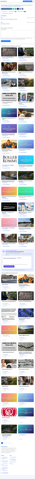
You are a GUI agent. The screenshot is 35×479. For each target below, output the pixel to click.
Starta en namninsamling (27, 1)
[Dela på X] (18, 9)
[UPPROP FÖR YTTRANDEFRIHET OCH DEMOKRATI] (9, 209)
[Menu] (33, 1)
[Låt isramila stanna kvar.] (26, 131)
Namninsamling (4, 11)
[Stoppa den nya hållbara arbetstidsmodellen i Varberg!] (9, 147)
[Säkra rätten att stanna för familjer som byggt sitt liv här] (9, 69)
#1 (27, 17)
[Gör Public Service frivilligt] (26, 240)
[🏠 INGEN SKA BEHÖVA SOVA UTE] (9, 99)
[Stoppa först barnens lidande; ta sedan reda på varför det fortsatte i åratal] (9, 178)
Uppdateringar (13, 11)
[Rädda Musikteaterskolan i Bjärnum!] (26, 146)
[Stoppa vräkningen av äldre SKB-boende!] (9, 240)
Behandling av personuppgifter (7, 13)
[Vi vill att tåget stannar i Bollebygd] (9, 162)
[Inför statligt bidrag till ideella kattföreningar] (26, 115)
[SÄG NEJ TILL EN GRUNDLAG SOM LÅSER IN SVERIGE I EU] (9, 194)
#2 (27, 22)
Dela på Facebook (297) (7, 8)
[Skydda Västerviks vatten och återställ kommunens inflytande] (26, 209)
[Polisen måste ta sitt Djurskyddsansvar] (26, 54)
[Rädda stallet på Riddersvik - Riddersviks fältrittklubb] (26, 178)
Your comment (3, 29)
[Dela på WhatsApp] (13, 9)
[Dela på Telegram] (15, 9)
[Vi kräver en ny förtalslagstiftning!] (9, 54)
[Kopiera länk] (22, 9)
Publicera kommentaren (6, 41)
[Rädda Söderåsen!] (26, 85)
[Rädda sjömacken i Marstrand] (9, 85)
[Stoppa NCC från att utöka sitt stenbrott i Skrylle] (26, 69)
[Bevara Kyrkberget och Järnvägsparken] (9, 225)
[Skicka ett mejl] (20, 9)
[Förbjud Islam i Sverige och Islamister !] (26, 193)
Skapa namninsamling (9, 266)
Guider (2, 455)
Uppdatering (3, 15)
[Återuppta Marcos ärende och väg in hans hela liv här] (26, 100)
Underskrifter (22, 11)
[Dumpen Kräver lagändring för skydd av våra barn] (9, 115)
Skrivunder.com (4, 1)
